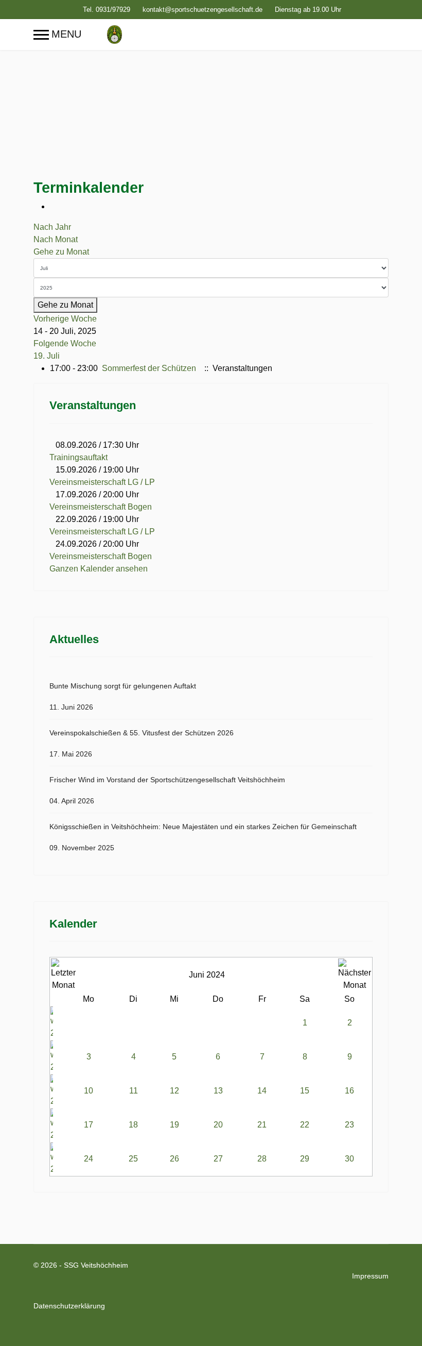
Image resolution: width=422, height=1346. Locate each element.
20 (218, 1124)
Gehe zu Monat (61, 251)
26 (174, 1158)
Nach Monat (55, 239)
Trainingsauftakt (78, 457)
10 (88, 1090)
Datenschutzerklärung (69, 1306)
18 (133, 1124)
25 (133, 1158)
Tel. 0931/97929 (106, 9)
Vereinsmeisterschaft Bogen (100, 506)
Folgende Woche (64, 343)
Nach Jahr (52, 227)
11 (133, 1090)
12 (174, 1090)
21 (262, 1124)
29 (304, 1158)
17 (88, 1124)
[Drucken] (53, 206)
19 (174, 1124)
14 (262, 1090)
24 (88, 1158)
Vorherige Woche (65, 318)
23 (349, 1124)
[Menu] (57, 34)
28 (262, 1158)
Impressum (370, 1276)
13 (218, 1090)
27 (218, 1158)
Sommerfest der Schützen (149, 368)
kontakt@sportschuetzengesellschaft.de (202, 9)
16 (349, 1090)
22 (304, 1124)
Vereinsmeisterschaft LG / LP (102, 482)
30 (349, 1158)
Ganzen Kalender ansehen (98, 568)
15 (304, 1090)
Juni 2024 (207, 974)
